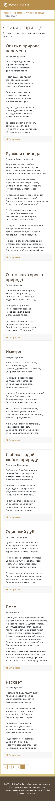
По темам (18, 12)
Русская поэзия (18, 4)
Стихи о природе (35, 12)
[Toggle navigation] (49, 4)
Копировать (14, 139)
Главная (7, 12)
